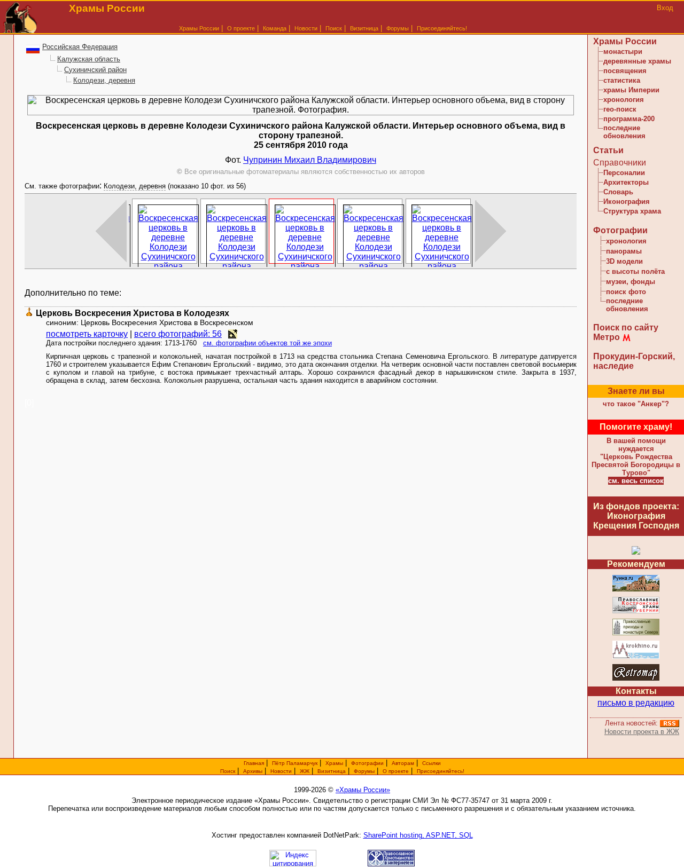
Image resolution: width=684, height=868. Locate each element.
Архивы (252, 771)
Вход (665, 8)
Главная (254, 763)
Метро (606, 337)
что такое (636, 404)
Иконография (626, 202)
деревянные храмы (637, 61)
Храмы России (199, 28)
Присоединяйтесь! (442, 28)
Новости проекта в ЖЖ (641, 732)
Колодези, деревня (104, 80)
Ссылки (431, 763)
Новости (305, 28)
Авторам (403, 763)
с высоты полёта (635, 271)
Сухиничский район (95, 70)
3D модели (624, 261)
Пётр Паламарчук (294, 763)
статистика (621, 80)
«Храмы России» (363, 790)
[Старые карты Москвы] (635, 678)
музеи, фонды (630, 282)
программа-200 (629, 119)
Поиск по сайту (625, 327)
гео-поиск (619, 109)
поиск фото (626, 292)
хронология (623, 100)
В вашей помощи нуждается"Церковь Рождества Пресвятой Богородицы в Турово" (636, 457)
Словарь (618, 192)
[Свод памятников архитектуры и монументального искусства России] (635, 589)
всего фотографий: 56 (178, 333)
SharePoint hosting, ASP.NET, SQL (418, 835)
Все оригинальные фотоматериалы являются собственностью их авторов (301, 172)
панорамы (624, 251)
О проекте (396, 771)
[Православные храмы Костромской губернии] (635, 611)
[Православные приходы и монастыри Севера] (635, 633)
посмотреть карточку (87, 333)
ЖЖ (304, 771)
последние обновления (624, 132)
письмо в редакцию (635, 702)
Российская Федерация (80, 47)
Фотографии (620, 230)
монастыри (622, 52)
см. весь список (636, 481)
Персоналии (624, 173)
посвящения (625, 71)
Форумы (397, 28)
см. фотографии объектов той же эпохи (267, 343)
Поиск (333, 28)
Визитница (364, 28)
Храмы (334, 763)
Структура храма (632, 211)
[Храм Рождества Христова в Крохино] (635, 656)
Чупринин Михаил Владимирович (309, 159)
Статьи (608, 150)
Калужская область (88, 59)
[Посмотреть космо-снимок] (232, 333)
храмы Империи (631, 90)
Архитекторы (626, 182)
